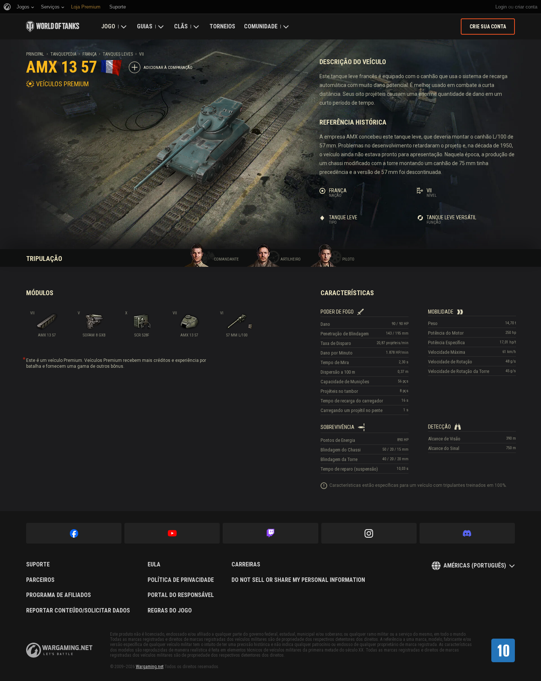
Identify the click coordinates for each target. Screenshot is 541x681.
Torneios (222, 26)
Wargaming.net (149, 666)
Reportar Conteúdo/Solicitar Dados (78, 610)
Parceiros (40, 580)
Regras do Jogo (170, 610)
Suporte (38, 564)
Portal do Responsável (181, 595)
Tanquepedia (63, 54)
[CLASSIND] (503, 650)
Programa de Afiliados (58, 595)
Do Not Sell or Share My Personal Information (298, 580)
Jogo (108, 26)
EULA (154, 564)
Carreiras (245, 564)
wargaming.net (59, 650)
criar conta (526, 7)
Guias (144, 26)
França (89, 54)
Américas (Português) (474, 565)
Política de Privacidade (181, 580)
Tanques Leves (118, 54)
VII (141, 54)
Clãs (181, 26)
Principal (35, 54)
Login (501, 7)
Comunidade (260, 26)
